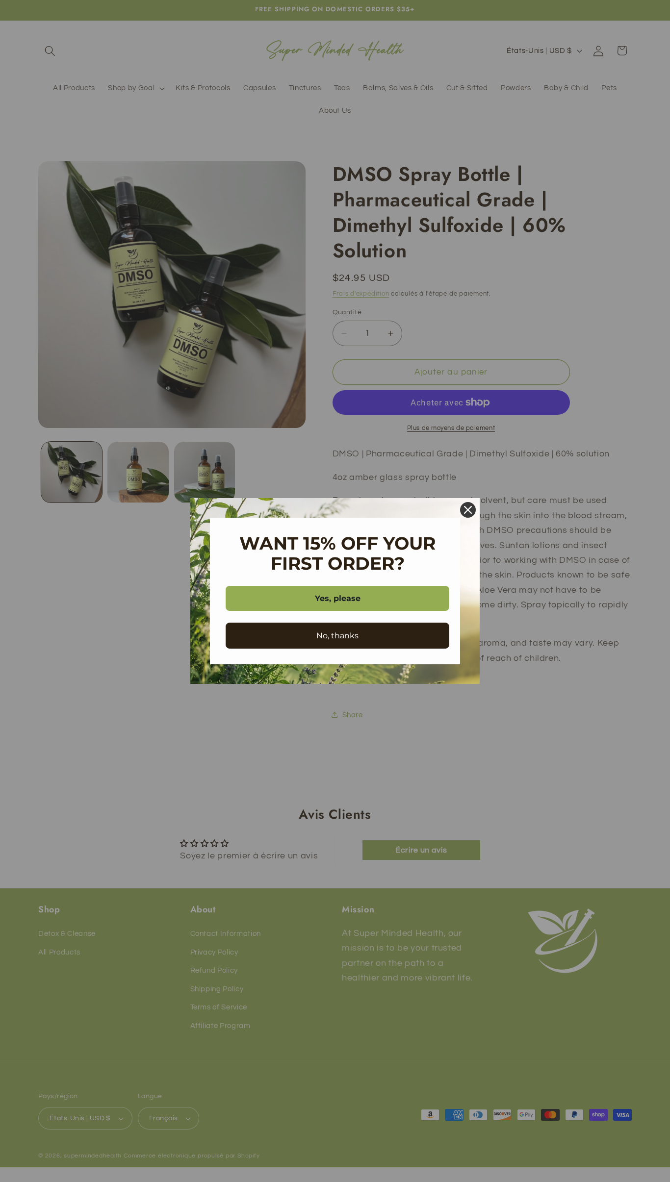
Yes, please (338, 598)
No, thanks (337, 635)
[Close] (468, 510)
